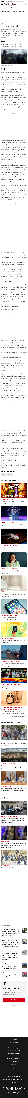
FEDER (14, 1082)
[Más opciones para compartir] (10, 69)
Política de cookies (14, 1076)
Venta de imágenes (14, 1053)
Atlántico (14, 1064)
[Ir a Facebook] (3, 1088)
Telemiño (14, 1061)
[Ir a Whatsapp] (9, 1092)
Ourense (4, 11)
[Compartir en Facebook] (5, 69)
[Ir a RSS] (18, 1092)
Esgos (24, 11)
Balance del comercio (20, 1)
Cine (3, 474)
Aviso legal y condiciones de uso (14, 1079)
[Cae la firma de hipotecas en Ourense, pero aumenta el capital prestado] (14, 755)
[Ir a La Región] (10, 4)
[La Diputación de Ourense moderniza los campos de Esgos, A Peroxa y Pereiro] (14, 778)
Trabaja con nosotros (14, 1045)
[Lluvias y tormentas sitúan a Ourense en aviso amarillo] (14, 732)
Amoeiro (9, 11)
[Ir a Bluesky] (24, 1088)
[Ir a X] (7, 1088)
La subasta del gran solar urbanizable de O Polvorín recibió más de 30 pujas (10, 966)
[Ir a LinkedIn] (16, 1088)
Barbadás (15, 11)
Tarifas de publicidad (14, 1050)
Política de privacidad (14, 1073)
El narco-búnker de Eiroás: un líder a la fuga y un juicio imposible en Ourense (11, 975)
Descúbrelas (14, 1000)
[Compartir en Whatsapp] (2, 69)
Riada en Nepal (9, 1)
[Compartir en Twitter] (7, 69)
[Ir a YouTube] (20, 1088)
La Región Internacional (14, 1058)
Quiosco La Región (14, 1048)
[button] (26, 4)
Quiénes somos (14, 1042)
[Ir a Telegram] (14, 1092)
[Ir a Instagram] (11, 1088)
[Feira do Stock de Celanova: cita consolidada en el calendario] (14, 857)
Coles (20, 11)
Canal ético (14, 1071)
